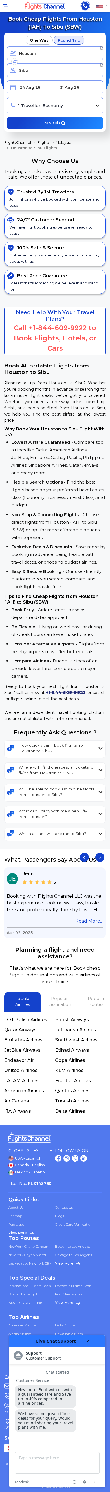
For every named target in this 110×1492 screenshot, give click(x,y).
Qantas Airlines (72, 1090)
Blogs (59, 1216)
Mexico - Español (30, 1172)
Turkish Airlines (72, 1101)
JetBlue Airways (22, 1050)
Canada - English (29, 1165)
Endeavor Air (19, 1060)
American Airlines (24, 1090)
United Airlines (21, 1070)
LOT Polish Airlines (25, 1019)
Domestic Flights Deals (73, 1286)
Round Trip (69, 40)
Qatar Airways (20, 1029)
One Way (39, 40)
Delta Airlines (70, 1111)
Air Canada (16, 1101)
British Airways (72, 1019)
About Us (15, 1207)
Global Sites (23, 1151)
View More (18, 1233)
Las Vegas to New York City (29, 1263)
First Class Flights (69, 1294)
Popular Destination (59, 1001)
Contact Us (64, 1207)
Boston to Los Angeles (72, 1246)
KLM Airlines (69, 1070)
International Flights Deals (29, 1286)
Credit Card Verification (74, 1224)
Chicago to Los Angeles (73, 1255)
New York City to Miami (27, 1255)
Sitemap (15, 1216)
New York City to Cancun (28, 1246)
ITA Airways (17, 1111)
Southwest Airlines (76, 1040)
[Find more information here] (57, 1411)
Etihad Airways (72, 1050)
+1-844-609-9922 (58, 328)
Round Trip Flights (23, 1294)
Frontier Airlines (73, 1080)
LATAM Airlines (21, 1080)
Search (52, 122)
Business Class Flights (25, 1302)
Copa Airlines (70, 1060)
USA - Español (27, 1158)
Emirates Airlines (23, 1040)
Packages (16, 1224)
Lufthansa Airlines (75, 1029)
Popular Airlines (22, 1001)
